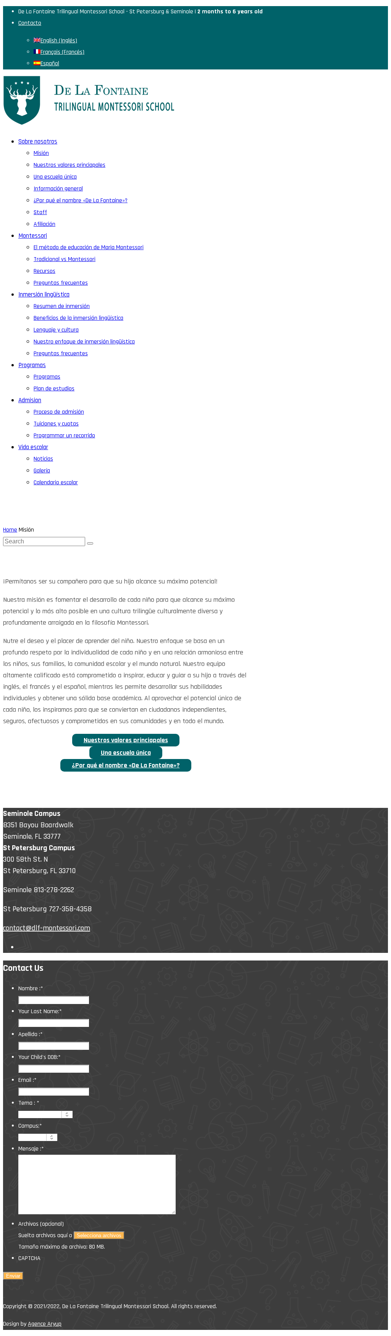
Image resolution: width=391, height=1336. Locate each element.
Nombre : (30, 989)
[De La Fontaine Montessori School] (89, 123)
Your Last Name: (40, 1011)
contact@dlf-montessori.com (46, 928)
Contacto (29, 23)
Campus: (30, 1126)
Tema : (28, 1103)
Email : (27, 1080)
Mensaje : (31, 1149)
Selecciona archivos (99, 1235)
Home (10, 530)
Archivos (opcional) (41, 1224)
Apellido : (30, 1034)
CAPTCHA (29, 1258)
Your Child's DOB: (39, 1057)
